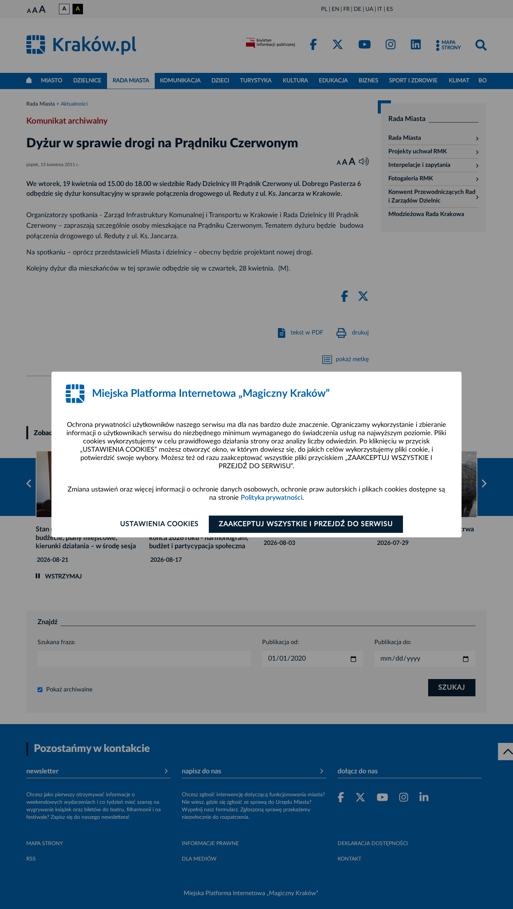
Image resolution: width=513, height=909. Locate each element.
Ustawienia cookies (159, 524)
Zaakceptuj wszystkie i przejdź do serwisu (306, 524)
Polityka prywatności (271, 498)
